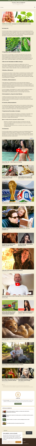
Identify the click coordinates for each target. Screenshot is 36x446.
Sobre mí (9, 0)
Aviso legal (26, 0)
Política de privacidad (19, 0)
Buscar (5, 430)
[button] (34, 7)
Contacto (13, 0)
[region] (12, 438)
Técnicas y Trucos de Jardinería (18, 2)
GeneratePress (26, 443)
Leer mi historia (18, 403)
